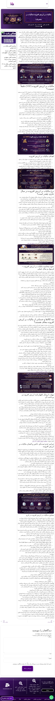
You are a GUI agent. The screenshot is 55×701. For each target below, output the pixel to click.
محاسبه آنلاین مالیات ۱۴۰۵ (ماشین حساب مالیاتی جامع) (9, 66)
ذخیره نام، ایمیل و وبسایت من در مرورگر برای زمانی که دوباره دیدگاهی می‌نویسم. (32, 664)
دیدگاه (49, 636)
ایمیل (49, 658)
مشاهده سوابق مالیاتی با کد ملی (39, 441)
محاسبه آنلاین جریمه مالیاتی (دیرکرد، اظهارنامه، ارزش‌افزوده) (9, 52)
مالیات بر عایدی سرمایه (42, 371)
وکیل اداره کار (30, 243)
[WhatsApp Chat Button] (51, 697)
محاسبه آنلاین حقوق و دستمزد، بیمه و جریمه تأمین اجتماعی (10, 59)
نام (50, 653)
